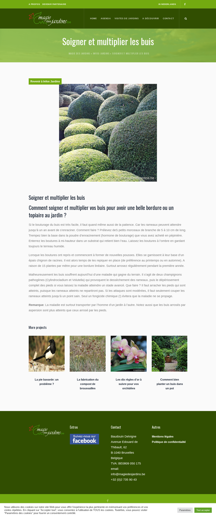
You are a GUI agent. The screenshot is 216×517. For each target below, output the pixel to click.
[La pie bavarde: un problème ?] (47, 354)
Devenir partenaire (54, 4)
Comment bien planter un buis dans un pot (170, 384)
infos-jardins (101, 53)
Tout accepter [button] (203, 510)
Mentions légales (162, 436)
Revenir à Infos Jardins (45, 81)
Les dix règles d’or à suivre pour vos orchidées (129, 384)
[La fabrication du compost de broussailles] (88, 354)
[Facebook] (185, 4)
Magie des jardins (79, 53)
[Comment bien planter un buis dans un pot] (170, 354)
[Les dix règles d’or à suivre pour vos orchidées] (129, 354)
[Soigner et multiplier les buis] (108, 133)
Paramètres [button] (185, 510)
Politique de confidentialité (169, 442)
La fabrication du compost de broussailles (88, 384)
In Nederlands (167, 4)
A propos (34, 4)
